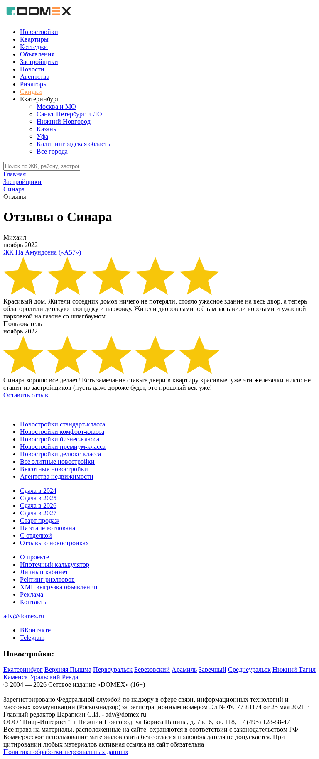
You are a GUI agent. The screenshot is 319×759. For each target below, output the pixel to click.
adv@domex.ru (23, 615)
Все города (52, 151)
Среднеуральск (249, 669)
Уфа (42, 136)
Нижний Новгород (64, 121)
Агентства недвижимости (56, 476)
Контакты (34, 601)
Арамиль (184, 669)
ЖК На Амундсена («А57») (42, 252)
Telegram (32, 637)
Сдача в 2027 (38, 513)
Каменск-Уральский (31, 677)
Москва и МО (56, 106)
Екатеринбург (23, 669)
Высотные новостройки (54, 469)
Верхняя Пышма (67, 669)
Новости (32, 69)
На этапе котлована (47, 527)
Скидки (31, 91)
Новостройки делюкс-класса (60, 454)
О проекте (34, 557)
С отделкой (36, 535)
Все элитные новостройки (57, 461)
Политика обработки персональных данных (65, 751)
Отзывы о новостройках (54, 542)
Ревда (70, 677)
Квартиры (34, 39)
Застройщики (39, 61)
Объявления (37, 54)
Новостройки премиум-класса (63, 446)
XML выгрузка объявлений (59, 586)
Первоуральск (113, 669)
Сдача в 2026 (38, 505)
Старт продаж (39, 520)
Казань (46, 128)
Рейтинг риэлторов (47, 579)
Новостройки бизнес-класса (59, 439)
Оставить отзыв (25, 395)
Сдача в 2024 (38, 490)
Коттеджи (34, 46)
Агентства (34, 76)
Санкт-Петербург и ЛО (69, 114)
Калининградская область (73, 143)
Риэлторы (34, 84)
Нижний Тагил (294, 669)
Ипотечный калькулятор (54, 564)
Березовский (152, 669)
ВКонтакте (35, 630)
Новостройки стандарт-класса (62, 424)
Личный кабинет (44, 571)
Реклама (31, 594)
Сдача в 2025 (38, 498)
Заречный (212, 669)
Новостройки (39, 31)
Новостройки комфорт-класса (62, 431)
